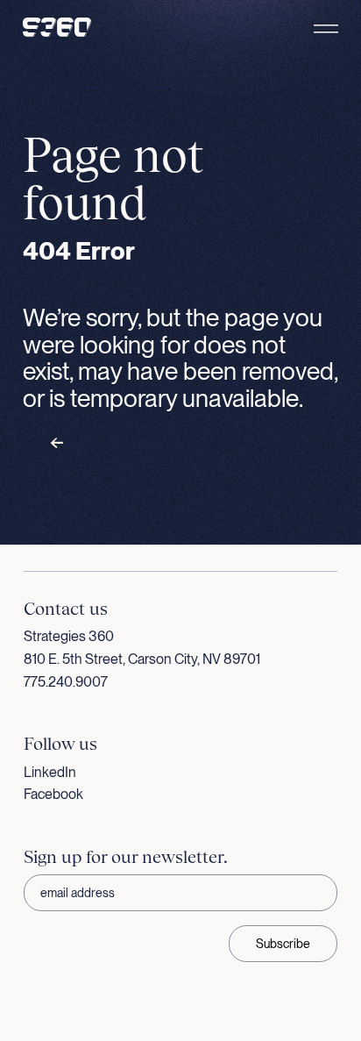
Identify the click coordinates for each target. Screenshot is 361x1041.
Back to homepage (114, 444)
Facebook (53, 794)
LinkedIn (50, 772)
